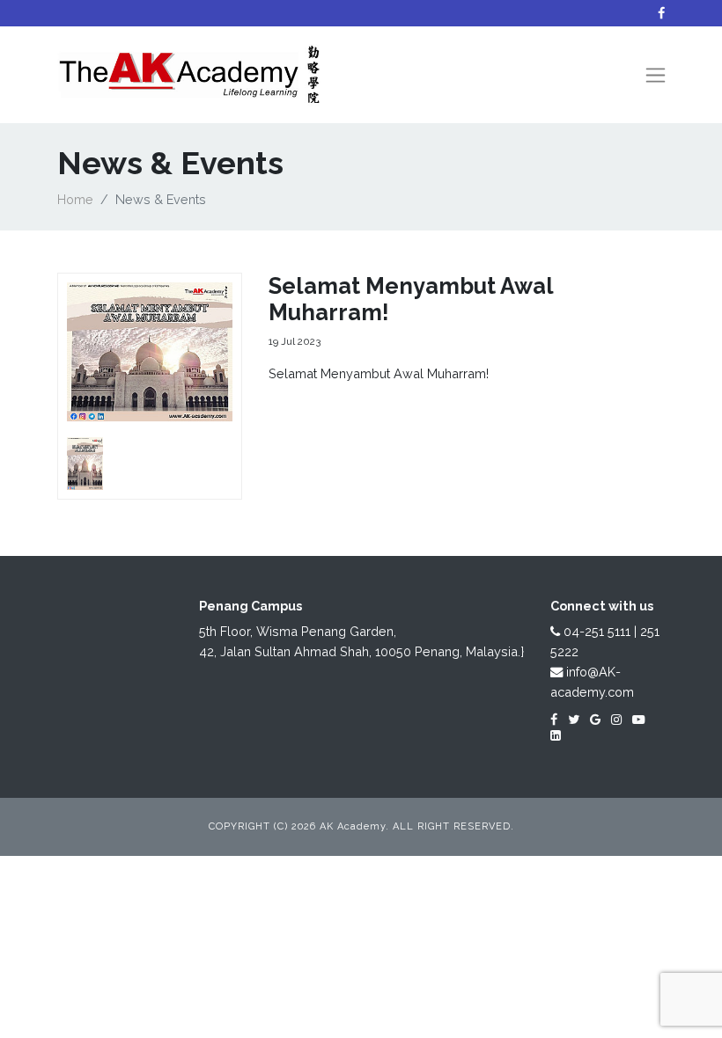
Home (75, 199)
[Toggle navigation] (655, 75)
